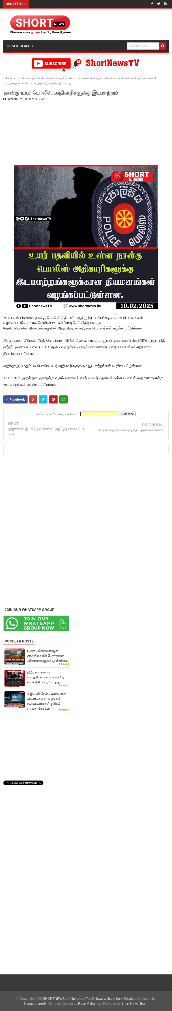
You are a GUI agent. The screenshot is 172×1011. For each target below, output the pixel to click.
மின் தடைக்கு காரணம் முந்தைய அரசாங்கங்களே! (129, 430)
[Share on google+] (33, 399)
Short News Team (134, 1003)
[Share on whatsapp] (63, 399)
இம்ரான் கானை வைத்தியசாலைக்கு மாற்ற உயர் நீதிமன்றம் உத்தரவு (45, 677)
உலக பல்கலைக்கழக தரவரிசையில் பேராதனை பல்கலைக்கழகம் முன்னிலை (47, 655)
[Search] (162, 46)
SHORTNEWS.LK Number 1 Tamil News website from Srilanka (89, 998)
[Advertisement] (86, 134)
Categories (21, 46)
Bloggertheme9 (35, 1003)
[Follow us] (158, 4)
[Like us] (151, 4)
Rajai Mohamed (89, 1003)
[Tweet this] (43, 399)
